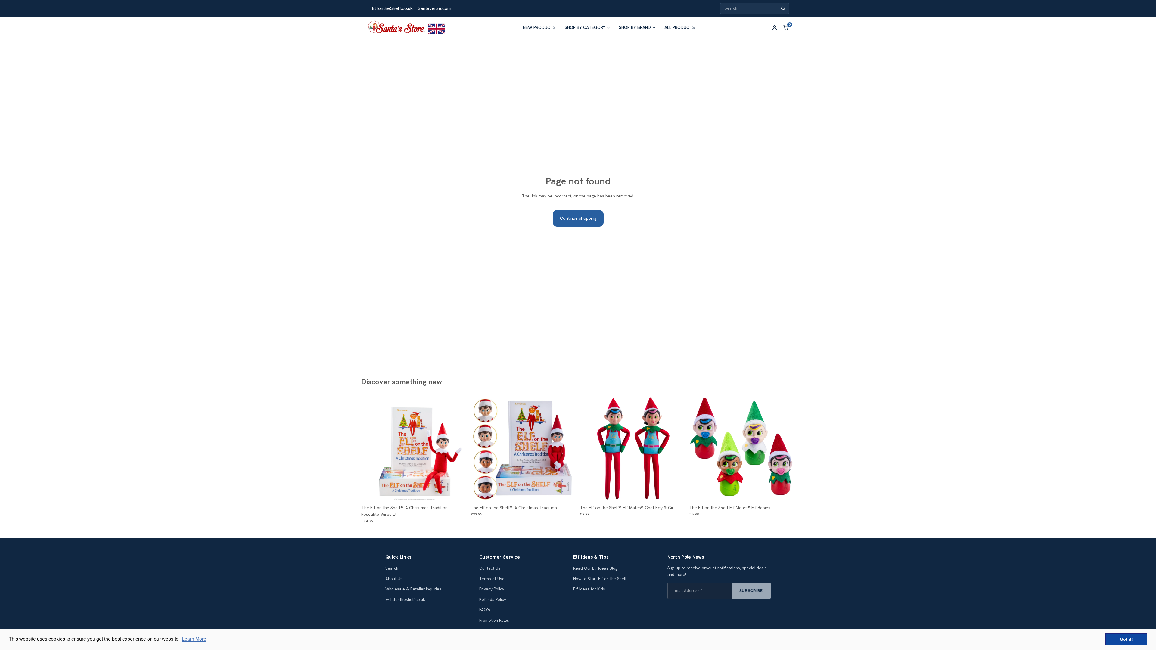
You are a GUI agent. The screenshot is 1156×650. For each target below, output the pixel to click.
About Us (393, 578)
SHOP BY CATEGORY (585, 27)
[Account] (774, 27)
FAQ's (484, 609)
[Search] (783, 8)
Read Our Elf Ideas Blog (595, 568)
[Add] (676, 492)
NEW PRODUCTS (539, 27)
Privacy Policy (491, 589)
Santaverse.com (434, 8)
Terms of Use (492, 578)
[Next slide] (458, 449)
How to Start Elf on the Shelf (599, 578)
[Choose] (457, 492)
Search (391, 568)
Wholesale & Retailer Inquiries (413, 589)
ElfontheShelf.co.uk (392, 8)
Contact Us (489, 568)
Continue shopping (578, 218)
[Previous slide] (370, 449)
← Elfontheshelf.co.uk (405, 599)
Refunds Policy (492, 599)
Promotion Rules (494, 620)
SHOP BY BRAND (635, 27)
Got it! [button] (1126, 639)
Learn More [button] (194, 639)
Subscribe (751, 591)
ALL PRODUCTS (679, 27)
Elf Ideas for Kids (589, 589)
